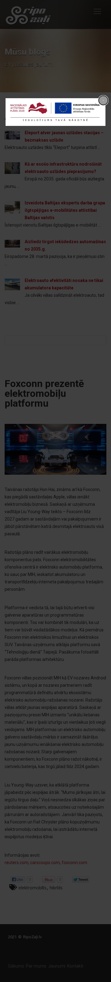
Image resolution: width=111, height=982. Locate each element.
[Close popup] (103, 100)
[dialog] (55, 112)
